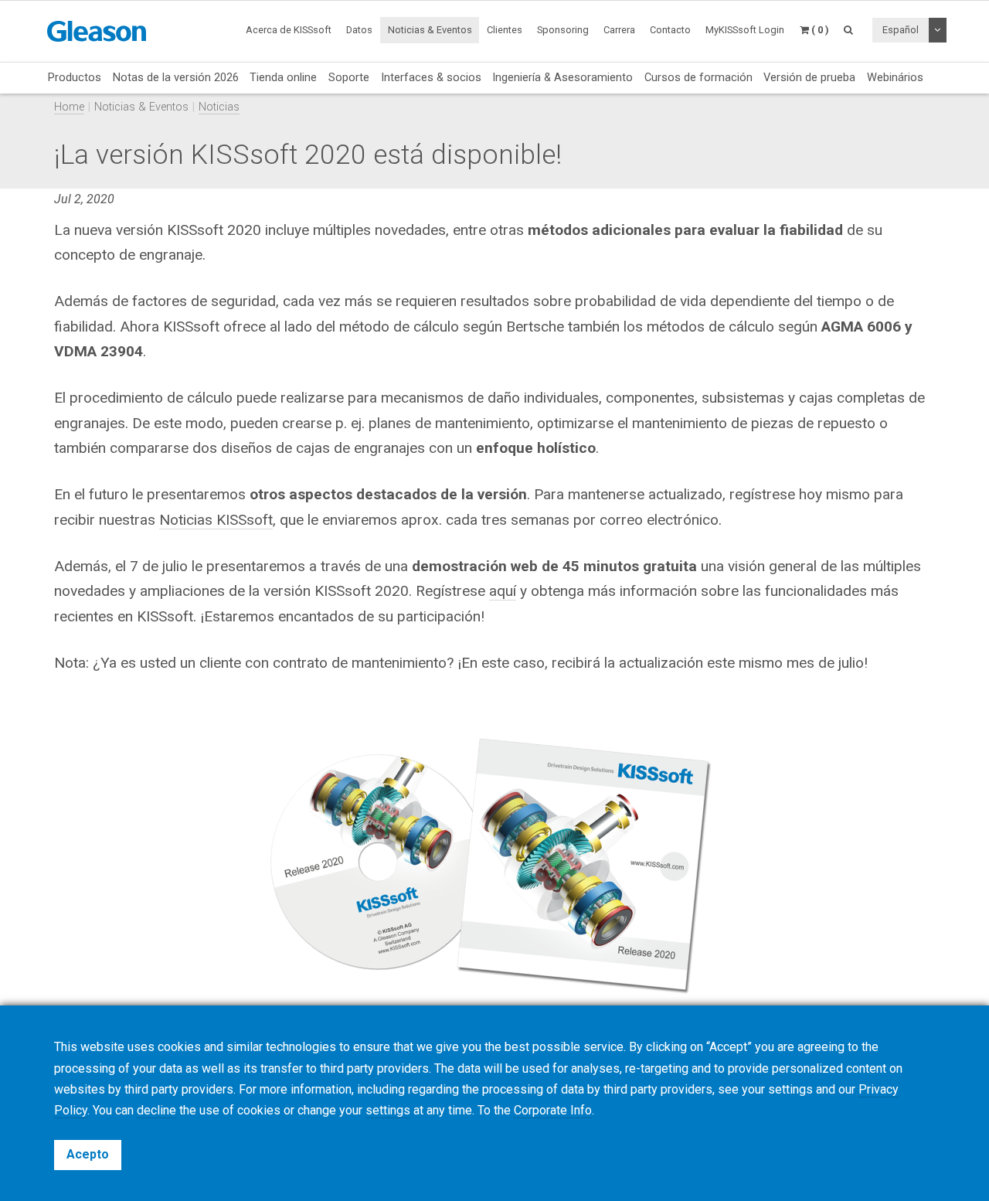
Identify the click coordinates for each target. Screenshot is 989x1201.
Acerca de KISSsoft (288, 30)
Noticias (219, 107)
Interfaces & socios (431, 77)
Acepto (87, 1154)
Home (69, 107)
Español (900, 30)
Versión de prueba (809, 77)
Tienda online (283, 77)
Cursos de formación (698, 77)
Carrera (619, 30)
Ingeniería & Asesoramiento (562, 77)
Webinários (895, 77)
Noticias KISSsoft (216, 520)
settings (387, 1110)
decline (156, 1110)
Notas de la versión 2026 (176, 77)
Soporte (348, 77)
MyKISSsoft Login (744, 30)
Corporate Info (553, 1110)
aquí (502, 591)
